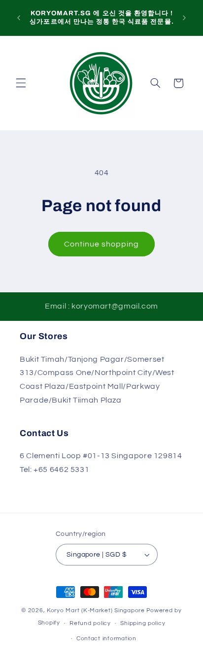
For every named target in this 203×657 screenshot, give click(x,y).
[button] (20, 83)
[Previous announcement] (19, 18)
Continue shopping (101, 244)
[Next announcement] (184, 18)
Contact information (106, 638)
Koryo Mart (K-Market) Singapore (96, 610)
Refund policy (90, 623)
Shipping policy (142, 623)
